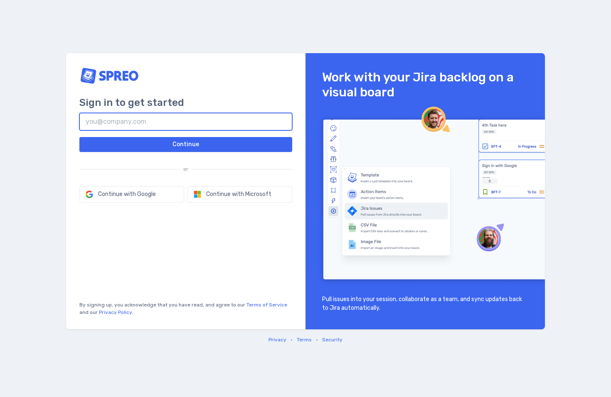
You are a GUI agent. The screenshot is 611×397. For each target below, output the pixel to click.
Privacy (277, 340)
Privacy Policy (115, 312)
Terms (304, 340)
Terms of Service (266, 305)
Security (332, 340)
